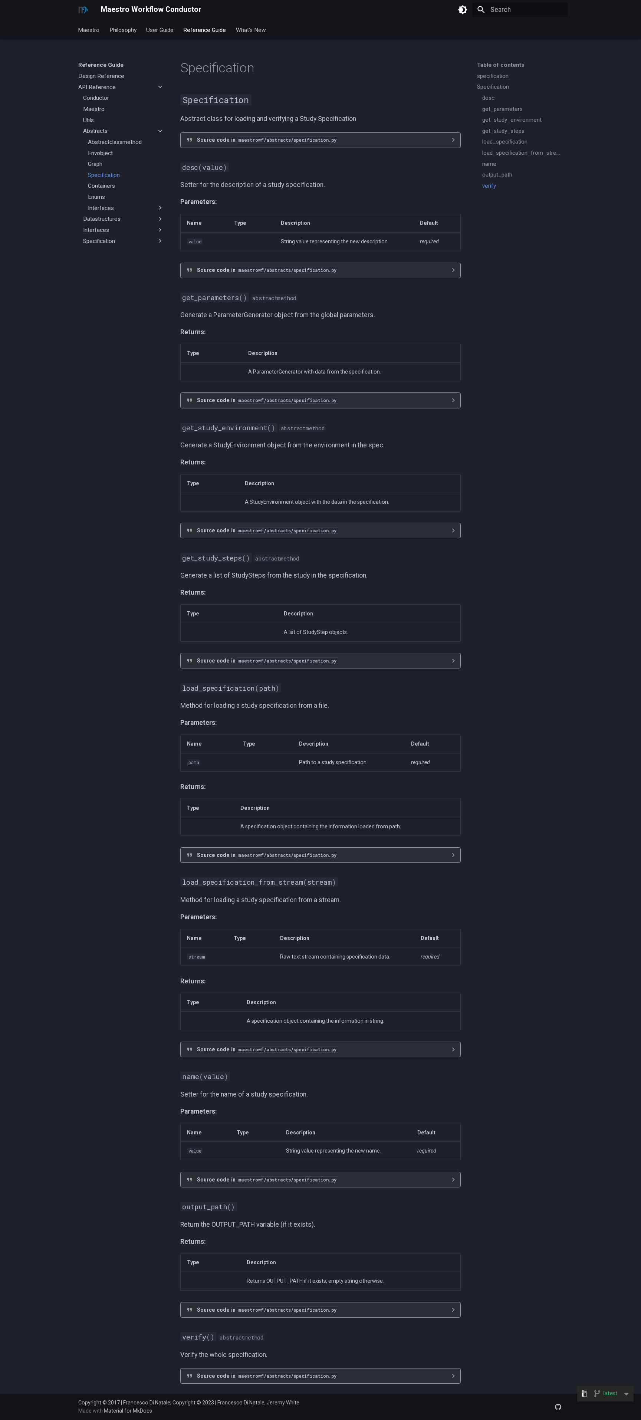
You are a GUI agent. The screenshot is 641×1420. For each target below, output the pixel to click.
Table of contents (501, 65)
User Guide (160, 29)
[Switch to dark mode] (462, 9)
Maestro (89, 29)
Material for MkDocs (128, 1411)
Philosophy (123, 29)
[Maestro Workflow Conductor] (83, 9)
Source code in (267, 140)
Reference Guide (205, 29)
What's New (251, 29)
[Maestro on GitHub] (558, 1406)
